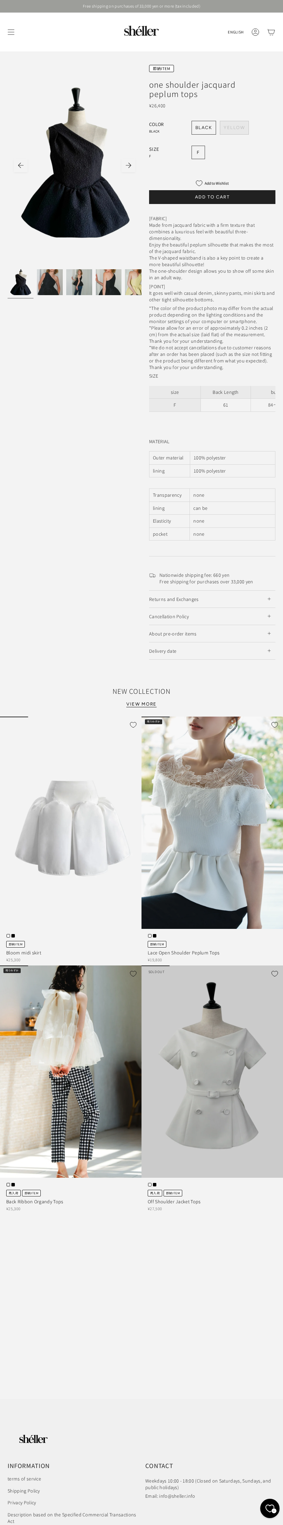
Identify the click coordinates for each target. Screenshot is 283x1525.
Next (128, 165)
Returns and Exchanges (174, 599)
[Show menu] (11, 32)
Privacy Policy (22, 1502)
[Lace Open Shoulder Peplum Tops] (212, 823)
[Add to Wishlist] (133, 725)
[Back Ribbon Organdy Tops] (71, 1071)
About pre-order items (173, 633)
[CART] (271, 32)
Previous (21, 165)
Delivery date (162, 651)
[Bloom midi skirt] (71, 823)
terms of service (24, 1478)
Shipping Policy (24, 1490)
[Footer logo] (33, 1439)
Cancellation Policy (169, 616)
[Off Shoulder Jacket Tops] (212, 1071)
